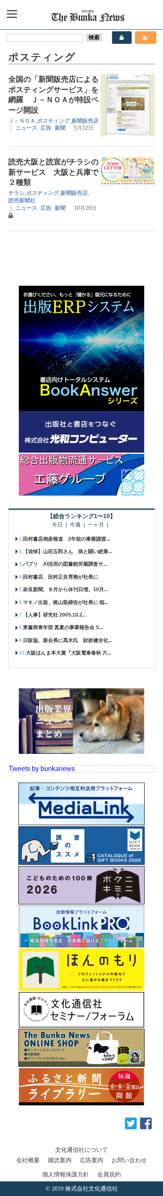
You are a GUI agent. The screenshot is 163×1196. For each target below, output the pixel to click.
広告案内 (91, 1160)
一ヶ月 (96, 525)
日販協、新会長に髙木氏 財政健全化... (67, 640)
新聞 (60, 128)
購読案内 (59, 1160)
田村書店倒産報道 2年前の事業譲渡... (66, 539)
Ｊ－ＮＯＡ (22, 121)
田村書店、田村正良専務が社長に (60, 577)
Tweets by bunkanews (42, 768)
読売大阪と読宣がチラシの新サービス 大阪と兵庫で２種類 (53, 172)
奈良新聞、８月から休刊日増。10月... (65, 589)
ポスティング (53, 121)
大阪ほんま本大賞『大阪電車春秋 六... (68, 653)
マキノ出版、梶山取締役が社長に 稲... (65, 602)
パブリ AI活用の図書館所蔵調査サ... (65, 564)
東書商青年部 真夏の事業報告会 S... (63, 627)
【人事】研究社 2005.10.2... (54, 615)
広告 (46, 128)
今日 (57, 525)
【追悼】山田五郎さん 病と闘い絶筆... (67, 551)
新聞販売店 (85, 121)
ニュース (26, 128)
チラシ (16, 193)
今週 (75, 525)
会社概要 (28, 1160)
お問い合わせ (129, 1160)
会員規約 (109, 1174)
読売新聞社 (22, 200)
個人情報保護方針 (65, 1174)
